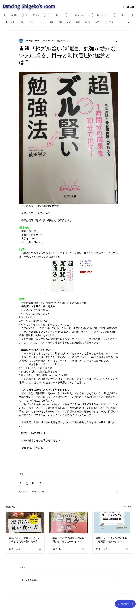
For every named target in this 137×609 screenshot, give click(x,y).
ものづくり (108, 22)
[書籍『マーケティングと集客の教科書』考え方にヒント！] (112, 522)
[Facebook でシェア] (20, 483)
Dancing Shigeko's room (29, 6)
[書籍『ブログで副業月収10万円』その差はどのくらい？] (68, 522)
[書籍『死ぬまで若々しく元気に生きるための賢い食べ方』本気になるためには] (25, 522)
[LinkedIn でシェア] (33, 483)
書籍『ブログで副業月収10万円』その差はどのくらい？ (68, 540)
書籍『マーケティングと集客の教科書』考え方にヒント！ (111, 540)
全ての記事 (10, 22)
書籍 (21, 474)
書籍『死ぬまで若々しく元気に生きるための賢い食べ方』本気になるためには (24, 540)
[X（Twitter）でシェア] (27, 483)
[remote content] (68, 278)
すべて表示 (126, 506)
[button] (128, 22)
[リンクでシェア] (40, 483)
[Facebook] (123, 7)
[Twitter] (128, 7)
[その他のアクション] (116, 40)
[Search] (131, 8)
